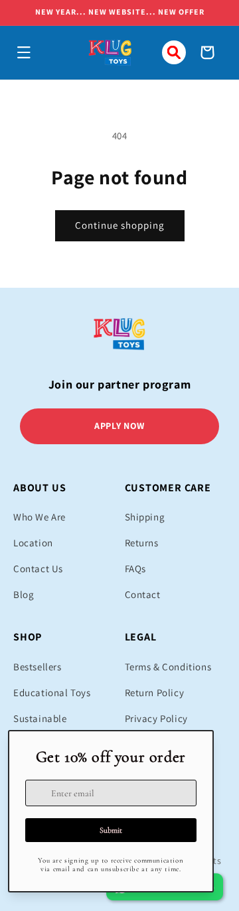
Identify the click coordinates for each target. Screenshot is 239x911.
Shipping (145, 517)
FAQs (135, 568)
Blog (23, 594)
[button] (24, 52)
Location (33, 542)
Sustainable (40, 718)
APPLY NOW (119, 426)
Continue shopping (120, 225)
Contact (143, 594)
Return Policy (155, 692)
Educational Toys (52, 692)
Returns (142, 542)
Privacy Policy (156, 718)
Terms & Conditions (168, 666)
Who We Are (39, 517)
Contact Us (38, 568)
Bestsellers (37, 666)
